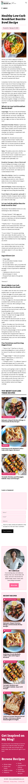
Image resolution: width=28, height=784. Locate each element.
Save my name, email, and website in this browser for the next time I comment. (14, 525)
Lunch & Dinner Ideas (8, 417)
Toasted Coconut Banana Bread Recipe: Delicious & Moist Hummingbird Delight (13, 718)
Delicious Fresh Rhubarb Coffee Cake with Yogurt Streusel (12, 449)
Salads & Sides (8, 770)
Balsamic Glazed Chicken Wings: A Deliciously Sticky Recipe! (13, 421)
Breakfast (5, 445)
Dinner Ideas (7, 764)
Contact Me (21, 781)
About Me (14, 585)
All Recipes (6, 781)
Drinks (20, 763)
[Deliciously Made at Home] (8, 2)
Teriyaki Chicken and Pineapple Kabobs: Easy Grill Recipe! (13, 477)
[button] (26, 2)
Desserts (6, 772)
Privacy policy (13, 781)
